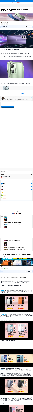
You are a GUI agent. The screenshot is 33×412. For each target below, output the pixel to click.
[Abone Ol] (7, 24)
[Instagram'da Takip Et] (14, 213)
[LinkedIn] (31, 97)
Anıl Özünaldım (4, 266)
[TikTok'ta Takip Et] (20, 213)
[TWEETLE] (3, 24)
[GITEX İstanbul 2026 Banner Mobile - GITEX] (16, 3)
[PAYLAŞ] (1, 24)
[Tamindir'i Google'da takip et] (16, 93)
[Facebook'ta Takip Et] (13, 213)
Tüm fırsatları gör (16, 200)
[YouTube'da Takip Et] (18, 213)
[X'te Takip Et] (16, 213)
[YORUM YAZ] (6, 24)
